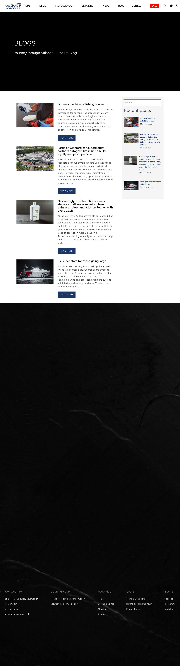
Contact (137, 6)
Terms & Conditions (135, 599)
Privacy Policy (133, 609)
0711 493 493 (11, 609)
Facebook (169, 599)
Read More (66, 138)
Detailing (88, 6)
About (107, 6)
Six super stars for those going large (82, 261)
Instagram (170, 604)
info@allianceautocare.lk (17, 614)
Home (27, 6)
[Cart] (171, 6)
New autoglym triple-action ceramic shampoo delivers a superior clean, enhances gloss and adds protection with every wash (85, 206)
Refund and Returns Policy (139, 604)
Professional (63, 6)
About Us (102, 609)
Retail (42, 6)
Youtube (169, 609)
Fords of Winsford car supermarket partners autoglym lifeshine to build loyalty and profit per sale (82, 151)
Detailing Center (106, 604)
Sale (154, 6)
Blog (121, 6)
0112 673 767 (11, 604)
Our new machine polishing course (81, 104)
